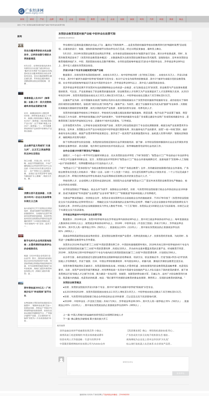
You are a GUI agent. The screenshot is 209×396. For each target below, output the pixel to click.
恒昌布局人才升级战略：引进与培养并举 (80, 339)
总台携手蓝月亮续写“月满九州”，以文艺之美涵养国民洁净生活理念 (37, 149)
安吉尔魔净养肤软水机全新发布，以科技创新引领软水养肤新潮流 (37, 54)
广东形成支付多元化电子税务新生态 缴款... (148, 335)
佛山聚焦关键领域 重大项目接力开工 (89, 319)
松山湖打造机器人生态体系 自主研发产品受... (149, 344)
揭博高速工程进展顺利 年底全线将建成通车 (82, 335)
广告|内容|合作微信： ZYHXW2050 (116, 395)
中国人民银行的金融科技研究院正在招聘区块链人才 (97, 315)
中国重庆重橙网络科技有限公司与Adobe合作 (82, 344)
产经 (23, 25)
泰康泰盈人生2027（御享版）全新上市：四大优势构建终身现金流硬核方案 (37, 102)
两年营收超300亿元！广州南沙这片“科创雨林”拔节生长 (37, 292)
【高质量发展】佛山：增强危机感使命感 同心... (150, 330)
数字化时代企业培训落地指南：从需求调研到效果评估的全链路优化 (37, 244)
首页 (19, 25)
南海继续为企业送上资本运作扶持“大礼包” (147, 339)
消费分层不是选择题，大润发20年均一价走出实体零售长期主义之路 (38, 197)
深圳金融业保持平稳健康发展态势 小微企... (81, 330)
